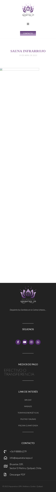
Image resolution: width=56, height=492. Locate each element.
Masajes (28, 406)
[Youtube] (24, 342)
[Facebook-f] (18, 342)
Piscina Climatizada (28, 425)
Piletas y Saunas (28, 419)
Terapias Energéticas (28, 413)
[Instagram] (31, 342)
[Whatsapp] (38, 342)
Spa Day (28, 400)
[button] (28, 24)
